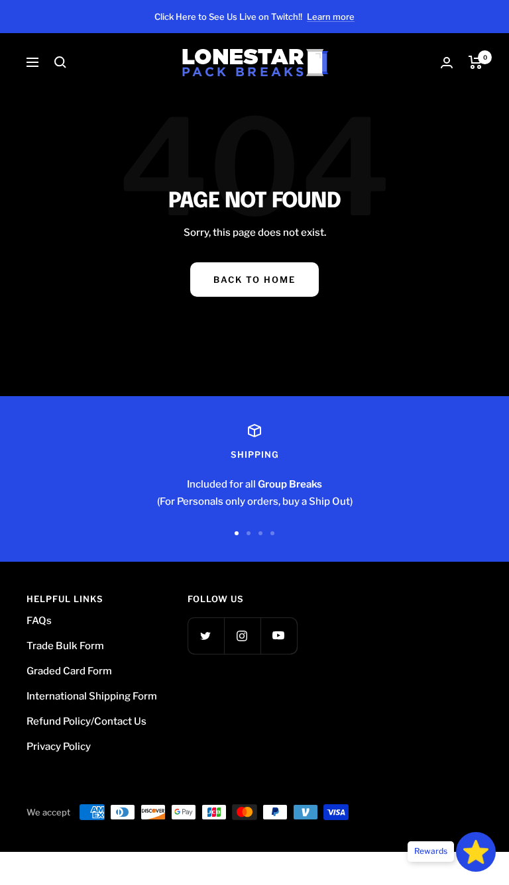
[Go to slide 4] (272, 533)
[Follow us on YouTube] (278, 635)
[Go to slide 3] (260, 533)
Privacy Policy (59, 747)
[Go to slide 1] (237, 533)
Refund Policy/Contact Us (86, 721)
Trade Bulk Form (65, 646)
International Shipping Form (92, 696)
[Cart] (475, 62)
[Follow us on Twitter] (206, 635)
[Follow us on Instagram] (242, 635)
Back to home (254, 279)
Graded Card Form (69, 671)
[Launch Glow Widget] (476, 852)
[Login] (447, 62)
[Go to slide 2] (249, 533)
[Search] (60, 62)
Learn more (331, 16)
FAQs (39, 621)
